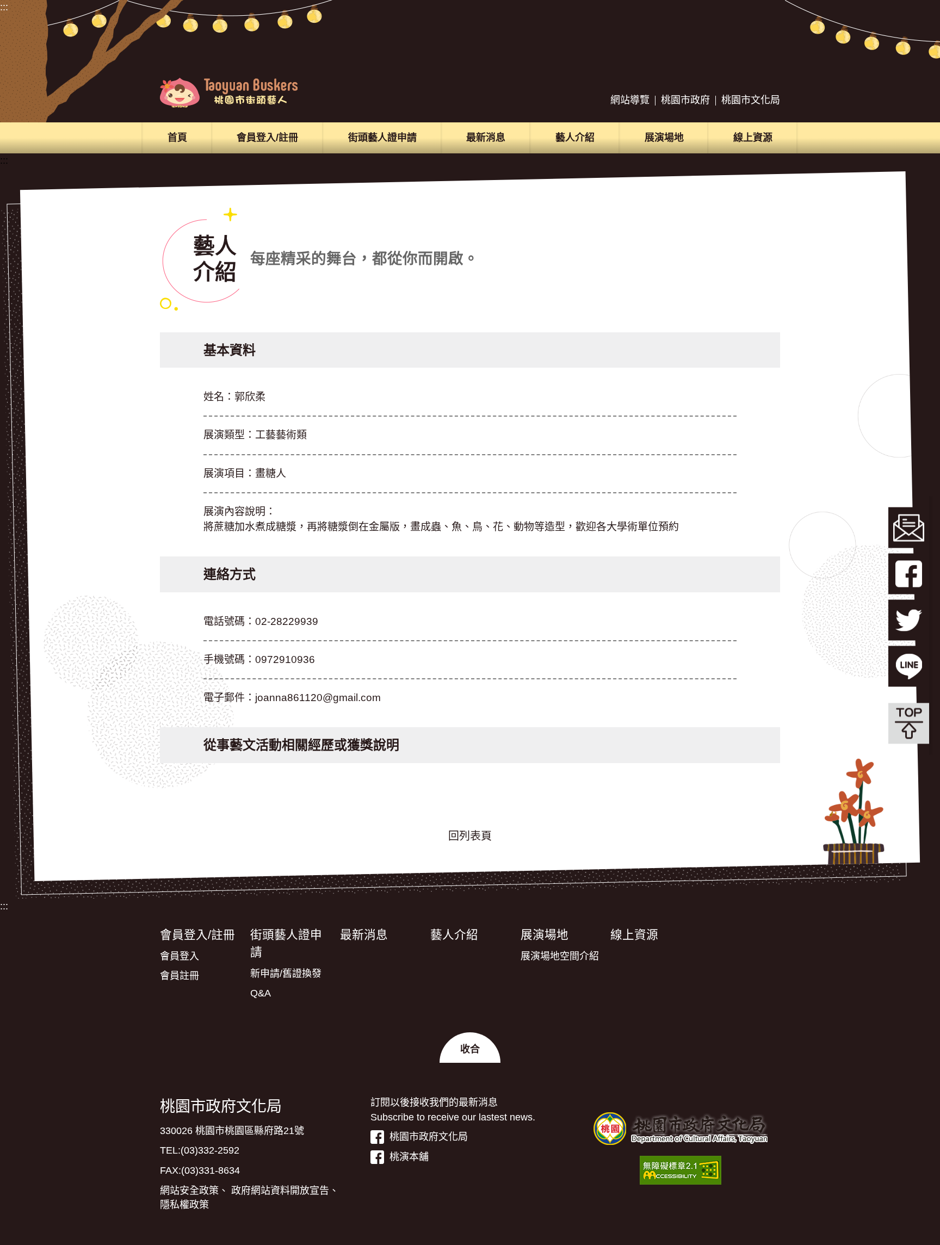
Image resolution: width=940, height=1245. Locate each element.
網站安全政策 (189, 1190)
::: (4, 7)
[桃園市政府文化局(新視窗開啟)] (680, 1128)
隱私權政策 (184, 1204)
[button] (470, 1047)
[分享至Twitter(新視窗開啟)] (908, 619)
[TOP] (908, 723)
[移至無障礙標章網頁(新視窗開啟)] (680, 1170)
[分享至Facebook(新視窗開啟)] (908, 573)
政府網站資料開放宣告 (280, 1190)
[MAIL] (908, 527)
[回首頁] (229, 93)
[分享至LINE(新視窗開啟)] (908, 666)
